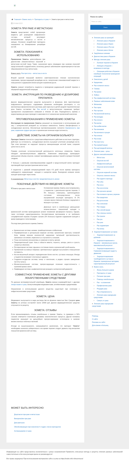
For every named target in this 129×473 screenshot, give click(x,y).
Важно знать (27, 19)
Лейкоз (96, 95)
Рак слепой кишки (103, 210)
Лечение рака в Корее (105, 44)
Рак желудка (98, 117)
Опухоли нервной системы (107, 172)
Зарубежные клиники (102, 53)
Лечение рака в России (105, 47)
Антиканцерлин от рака (22, 431)
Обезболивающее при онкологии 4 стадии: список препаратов (37, 427)
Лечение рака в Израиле (106, 41)
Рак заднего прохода (104, 179)
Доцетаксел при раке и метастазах (27, 414)
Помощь (95, 316)
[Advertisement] (62, 46)
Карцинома (98, 82)
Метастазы (101, 157)
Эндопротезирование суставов (105, 232)
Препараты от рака (41, 19)
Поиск (105, 27)
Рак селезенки (102, 204)
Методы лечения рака (102, 59)
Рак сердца (101, 207)
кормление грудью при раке (25, 130)
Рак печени (98, 135)
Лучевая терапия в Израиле (107, 63)
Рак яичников (99, 129)
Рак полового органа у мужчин (108, 194)
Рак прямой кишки (101, 145)
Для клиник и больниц (100, 325)
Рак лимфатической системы (105, 98)
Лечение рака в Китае (105, 50)
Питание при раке (103, 276)
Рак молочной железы (102, 114)
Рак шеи (100, 222)
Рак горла (97, 107)
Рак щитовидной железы (103, 148)
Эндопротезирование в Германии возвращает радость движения (105, 251)
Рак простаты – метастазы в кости (34, 73)
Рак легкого (98, 120)
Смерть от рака (102, 300)
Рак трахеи (101, 216)
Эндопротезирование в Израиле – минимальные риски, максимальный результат (106, 243)
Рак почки (97, 139)
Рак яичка (100, 229)
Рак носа (100, 185)
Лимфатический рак (104, 164)
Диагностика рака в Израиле (104, 56)
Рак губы (100, 182)
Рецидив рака (102, 289)
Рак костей (41, 109)
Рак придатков (102, 197)
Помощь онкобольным (105, 279)
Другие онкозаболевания (103, 154)
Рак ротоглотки (102, 200)
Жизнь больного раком (105, 270)
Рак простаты (99, 142)
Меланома (98, 104)
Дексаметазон (19, 423)
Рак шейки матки (100, 126)
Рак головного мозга (101, 85)
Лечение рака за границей (103, 38)
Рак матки (97, 123)
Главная (17, 19)
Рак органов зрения (104, 191)
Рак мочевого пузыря (102, 132)
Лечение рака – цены (102, 151)
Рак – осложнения (103, 282)
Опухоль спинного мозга (106, 175)
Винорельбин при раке (22, 418)
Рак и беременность (104, 292)
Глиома (96, 89)
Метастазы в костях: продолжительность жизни (41, 179)
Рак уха (99, 219)
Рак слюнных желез (104, 213)
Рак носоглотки (102, 188)
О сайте (95, 319)
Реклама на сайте (98, 322)
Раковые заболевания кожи (104, 101)
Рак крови (97, 92)
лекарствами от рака (19, 284)
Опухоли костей (103, 160)
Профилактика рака (104, 285)
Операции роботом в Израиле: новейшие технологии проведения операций (107, 74)
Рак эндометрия (103, 225)
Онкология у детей (101, 79)
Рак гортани (98, 110)
